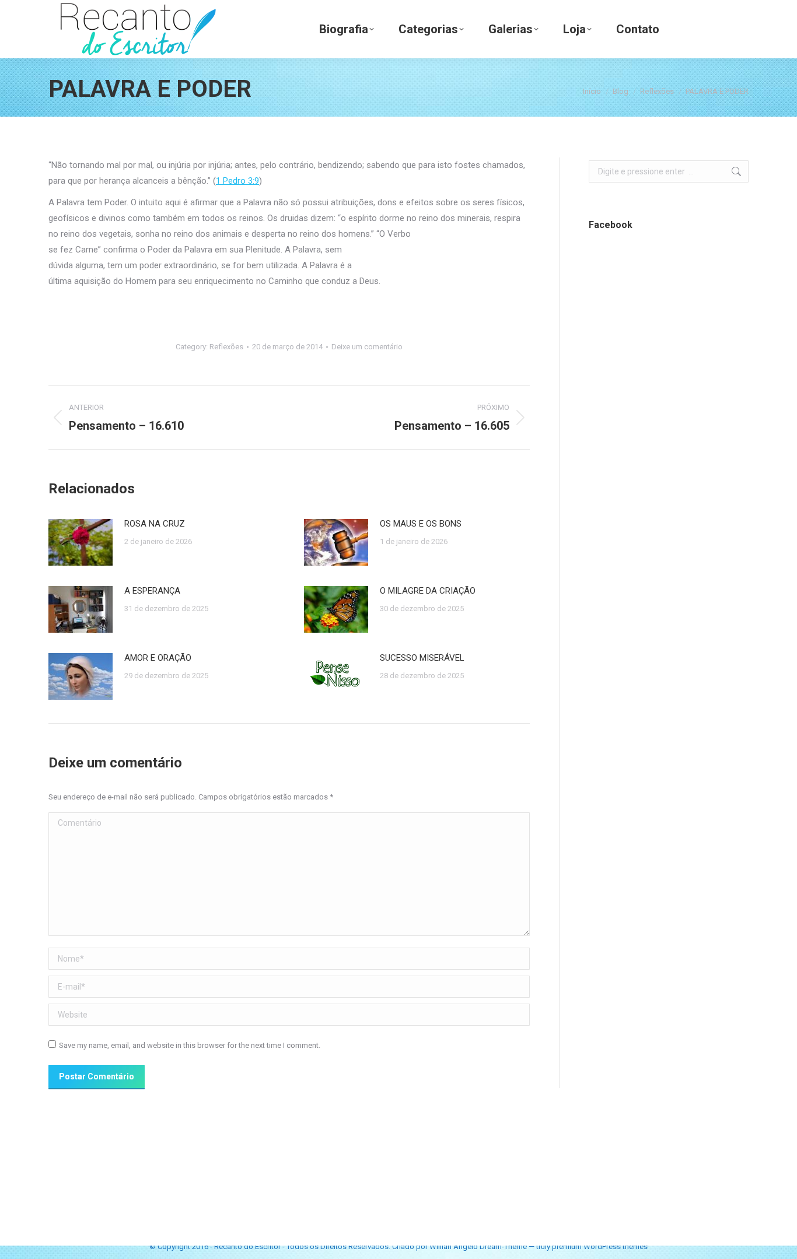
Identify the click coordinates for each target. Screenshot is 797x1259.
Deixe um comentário (367, 346)
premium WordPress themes (600, 1246)
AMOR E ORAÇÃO (157, 658)
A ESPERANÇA (152, 590)
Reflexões (226, 346)
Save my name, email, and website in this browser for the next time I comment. (189, 1045)
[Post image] (80, 542)
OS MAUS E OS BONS (421, 523)
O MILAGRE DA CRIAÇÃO (428, 590)
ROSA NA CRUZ (154, 523)
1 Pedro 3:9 (237, 181)
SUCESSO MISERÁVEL (422, 658)
